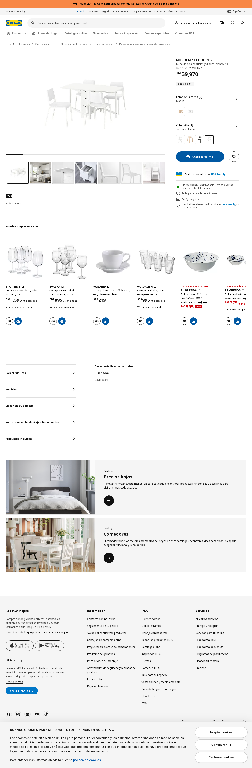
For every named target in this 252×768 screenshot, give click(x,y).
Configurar (219, 744)
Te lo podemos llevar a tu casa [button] (200, 193)
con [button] (204, 174)
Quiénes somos (150, 619)
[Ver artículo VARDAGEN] (157, 262)
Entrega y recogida (207, 626)
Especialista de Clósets (209, 647)
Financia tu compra (207, 661)
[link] (180, 111)
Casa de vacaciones (45, 44)
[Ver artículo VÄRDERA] (113, 262)
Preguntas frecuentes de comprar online (111, 647)
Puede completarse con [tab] (22, 226)
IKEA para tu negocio (99, 11)
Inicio (8, 44)
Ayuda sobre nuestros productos (107, 633)
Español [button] (237, 11)
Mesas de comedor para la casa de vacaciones (144, 44)
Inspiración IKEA (151, 654)
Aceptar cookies (221, 732)
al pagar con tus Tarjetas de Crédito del (138, 3)
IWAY (144, 703)
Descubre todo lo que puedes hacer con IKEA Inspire (37, 632)
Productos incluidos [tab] (19, 438)
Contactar (181, 11)
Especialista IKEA (206, 640)
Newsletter (148, 696)
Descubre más (14, 682)
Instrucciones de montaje (102, 661)
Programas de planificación (212, 654)
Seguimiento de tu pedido (102, 626)
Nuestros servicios (207, 619)
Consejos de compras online (104, 640)
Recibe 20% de (88, 3)
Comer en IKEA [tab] (184, 33)
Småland (201, 668)
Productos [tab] (19, 33)
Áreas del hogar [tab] (48, 33)
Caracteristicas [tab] (16, 373)
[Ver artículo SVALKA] (69, 262)
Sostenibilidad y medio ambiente (161, 682)
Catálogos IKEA (150, 647)
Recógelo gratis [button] (190, 199)
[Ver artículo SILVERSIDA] (201, 262)
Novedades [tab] (100, 33)
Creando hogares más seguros (159, 689)
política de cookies (87, 760)
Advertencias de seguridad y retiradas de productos (111, 670)
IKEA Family (80, 11)
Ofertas (146, 661)
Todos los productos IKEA (157, 640)
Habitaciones (23, 44)
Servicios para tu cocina (210, 633)
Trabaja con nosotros (154, 633)
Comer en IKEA (121, 11)
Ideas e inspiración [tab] (126, 33)
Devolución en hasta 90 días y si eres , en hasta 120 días (210, 206)
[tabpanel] (170, 375)
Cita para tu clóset (163, 11)
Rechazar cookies (221, 757)
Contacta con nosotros (101, 619)
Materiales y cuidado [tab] (19, 406)
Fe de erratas (95, 679)
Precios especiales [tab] (156, 33)
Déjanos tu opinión (98, 686)
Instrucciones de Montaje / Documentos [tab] (32, 422)
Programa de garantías (101, 654)
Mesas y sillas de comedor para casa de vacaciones (87, 44)
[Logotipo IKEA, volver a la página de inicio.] (14, 23)
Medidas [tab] (11, 389)
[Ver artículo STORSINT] (26, 262)
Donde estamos (151, 626)
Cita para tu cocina (141, 11)
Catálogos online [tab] (76, 33)
